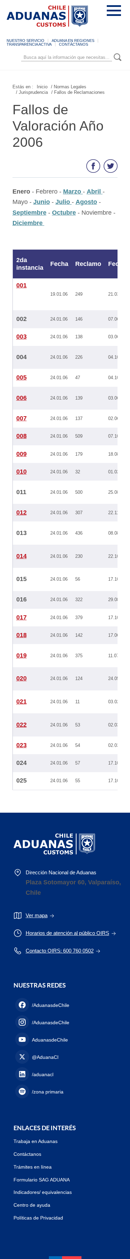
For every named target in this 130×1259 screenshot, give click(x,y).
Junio (41, 201)
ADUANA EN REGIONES (73, 40)
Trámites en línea (33, 1167)
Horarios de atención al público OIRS (67, 933)
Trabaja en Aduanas (36, 1141)
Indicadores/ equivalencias (43, 1192)
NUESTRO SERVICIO (25, 40)
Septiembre (29, 212)
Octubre (64, 212)
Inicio (42, 86)
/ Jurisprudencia (32, 92)
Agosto (86, 201)
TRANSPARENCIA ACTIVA (29, 44)
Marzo (73, 191)
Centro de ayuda (32, 1205)
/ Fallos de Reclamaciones (78, 92)
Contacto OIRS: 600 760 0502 (60, 951)
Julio (63, 201)
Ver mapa (36, 915)
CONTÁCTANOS (73, 44)
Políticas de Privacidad (38, 1218)
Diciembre (28, 223)
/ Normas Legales (68, 86)
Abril (95, 191)
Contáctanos (27, 1154)
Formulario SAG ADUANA (42, 1179)
